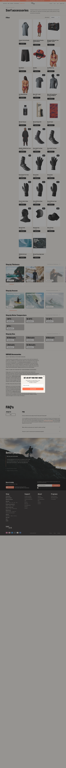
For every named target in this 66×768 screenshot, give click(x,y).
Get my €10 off (33, 388)
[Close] (44, 376)
